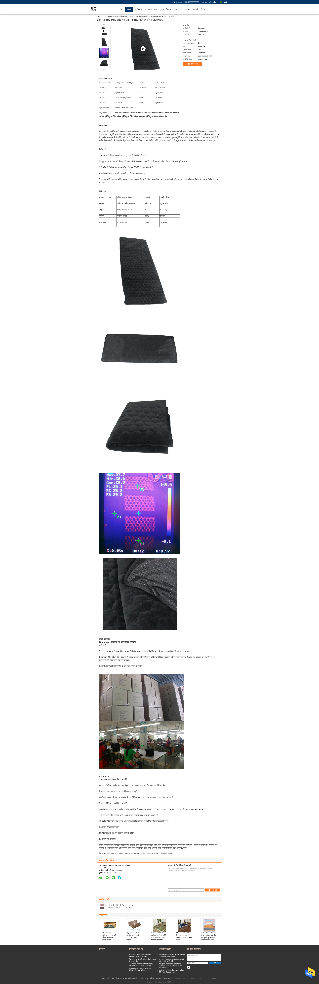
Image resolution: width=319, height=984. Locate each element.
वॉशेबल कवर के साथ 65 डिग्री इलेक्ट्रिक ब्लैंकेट (160, 853)
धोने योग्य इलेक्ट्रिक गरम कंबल (117, 16)
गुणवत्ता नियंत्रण (165, 9)
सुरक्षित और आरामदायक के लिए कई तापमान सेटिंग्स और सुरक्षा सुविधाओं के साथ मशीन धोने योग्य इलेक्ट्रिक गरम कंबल (209, 937)
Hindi (225, 2)
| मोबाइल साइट (166, 978)
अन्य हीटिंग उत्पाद (165, 949)
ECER (168, 982)
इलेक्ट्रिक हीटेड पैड (136, 949)
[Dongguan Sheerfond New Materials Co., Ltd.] (105, 9)
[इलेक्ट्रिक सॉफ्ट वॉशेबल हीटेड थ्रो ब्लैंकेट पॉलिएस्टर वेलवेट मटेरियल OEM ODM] (104, 42)
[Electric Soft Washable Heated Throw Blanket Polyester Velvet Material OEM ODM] (143, 49)
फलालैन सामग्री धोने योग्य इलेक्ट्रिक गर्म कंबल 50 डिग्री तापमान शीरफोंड (159, 935)
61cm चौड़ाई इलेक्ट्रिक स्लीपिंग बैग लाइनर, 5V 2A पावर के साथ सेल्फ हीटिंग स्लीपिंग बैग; (142, 965)
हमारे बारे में (138, 9)
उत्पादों (128, 9)
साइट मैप (158, 978)
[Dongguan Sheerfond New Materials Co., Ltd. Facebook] (188, 967)
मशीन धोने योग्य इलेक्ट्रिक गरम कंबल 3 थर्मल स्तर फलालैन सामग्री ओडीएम (109, 936)
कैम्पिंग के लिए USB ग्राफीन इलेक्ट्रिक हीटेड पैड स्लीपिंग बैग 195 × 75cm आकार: (142, 955)
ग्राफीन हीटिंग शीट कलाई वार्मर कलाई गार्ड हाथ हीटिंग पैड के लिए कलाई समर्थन (171, 971)
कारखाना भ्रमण (151, 9)
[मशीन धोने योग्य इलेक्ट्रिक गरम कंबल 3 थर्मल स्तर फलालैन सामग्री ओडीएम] (110, 925)
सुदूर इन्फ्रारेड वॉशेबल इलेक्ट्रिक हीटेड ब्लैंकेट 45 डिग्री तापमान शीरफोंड (133, 936)
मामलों (195, 9)
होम (98, 16)
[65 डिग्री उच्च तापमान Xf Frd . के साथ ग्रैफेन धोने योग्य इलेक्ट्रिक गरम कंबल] (184, 925)
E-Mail (151, 978)
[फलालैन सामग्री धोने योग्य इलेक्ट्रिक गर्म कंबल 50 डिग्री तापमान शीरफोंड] (159, 925)
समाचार (187, 9)
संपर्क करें (178, 9)
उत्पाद (104, 16)
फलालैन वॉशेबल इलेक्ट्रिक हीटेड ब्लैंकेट (135, 853)
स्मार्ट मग (102, 949)
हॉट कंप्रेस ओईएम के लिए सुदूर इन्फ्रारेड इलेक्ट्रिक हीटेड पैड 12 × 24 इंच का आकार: (120, 907)
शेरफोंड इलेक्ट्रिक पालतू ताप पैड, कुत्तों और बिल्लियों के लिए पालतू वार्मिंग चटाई (140, 969)
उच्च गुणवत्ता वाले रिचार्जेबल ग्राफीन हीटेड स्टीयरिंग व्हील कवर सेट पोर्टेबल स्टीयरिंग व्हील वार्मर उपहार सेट (171, 965)
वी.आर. (203, 9)
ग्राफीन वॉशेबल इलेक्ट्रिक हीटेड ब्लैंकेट (112, 853)
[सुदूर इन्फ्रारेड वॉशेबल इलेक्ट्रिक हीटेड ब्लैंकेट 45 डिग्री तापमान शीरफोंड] (134, 925)
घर (122, 9)
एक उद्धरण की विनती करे (209, 2)
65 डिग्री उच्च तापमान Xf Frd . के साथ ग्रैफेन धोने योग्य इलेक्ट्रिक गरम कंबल (184, 936)
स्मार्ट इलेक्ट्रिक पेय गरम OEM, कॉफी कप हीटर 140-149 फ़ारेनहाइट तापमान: (172, 955)
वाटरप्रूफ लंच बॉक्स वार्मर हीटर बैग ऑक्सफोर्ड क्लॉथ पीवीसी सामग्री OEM (171, 960)
